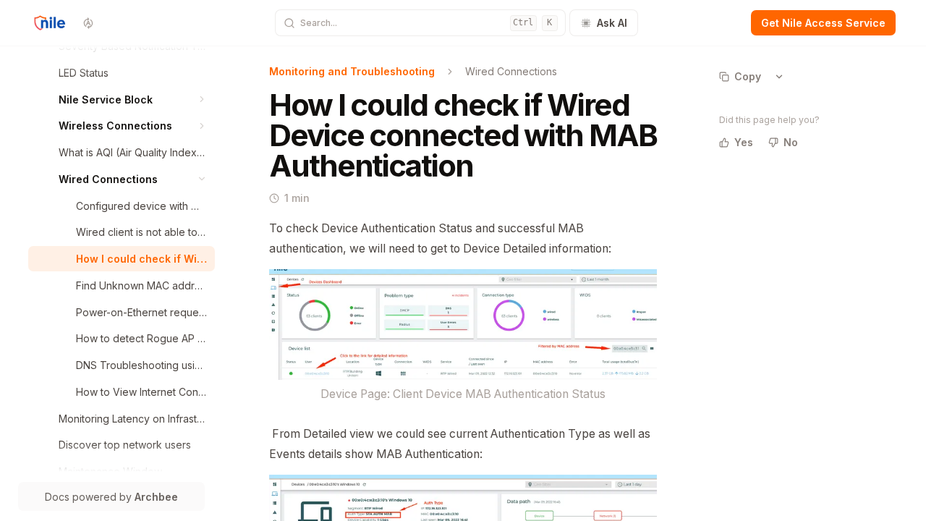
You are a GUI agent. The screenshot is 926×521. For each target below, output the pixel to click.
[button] (202, 99)
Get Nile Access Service (823, 23)
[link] (133, 72)
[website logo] (50, 23)
